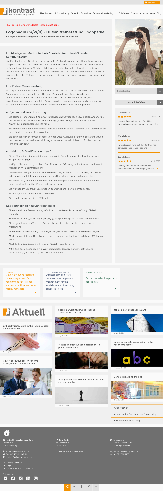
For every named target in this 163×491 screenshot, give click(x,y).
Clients (134, 13)
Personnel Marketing (103, 13)
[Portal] (17, 12)
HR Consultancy (61, 13)
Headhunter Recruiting (127, 420)
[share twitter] (88, 487)
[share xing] (74, 487)
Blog (159, 13)
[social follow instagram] (35, 478)
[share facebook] (81, 487)
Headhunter (46, 13)
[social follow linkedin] (28, 478)
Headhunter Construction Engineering (135, 414)
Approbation (122, 407)
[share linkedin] (95, 487)
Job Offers (124, 13)
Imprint (10, 465)
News (152, 13)
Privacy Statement (14, 463)
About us (143, 13)
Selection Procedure (81, 13)
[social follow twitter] (20, 478)
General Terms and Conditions (20, 468)
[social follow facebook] (13, 478)
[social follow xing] (5, 478)
